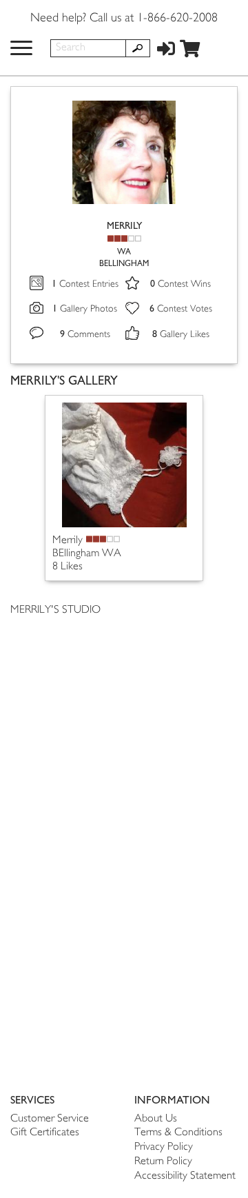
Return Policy (163, 1162)
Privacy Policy (163, 1147)
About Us (155, 1119)
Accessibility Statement (185, 1176)
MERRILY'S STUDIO (55, 610)
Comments (85, 334)
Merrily (67, 541)
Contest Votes (180, 309)
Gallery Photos (84, 309)
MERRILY (124, 226)
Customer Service (49, 1119)
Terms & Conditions (178, 1133)
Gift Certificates (44, 1133)
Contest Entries (85, 284)
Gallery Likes (180, 334)
